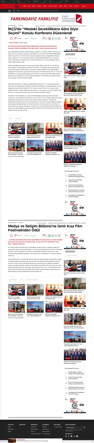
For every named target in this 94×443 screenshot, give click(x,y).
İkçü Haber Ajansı (12, 25)
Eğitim (34, 6)
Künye (70, 6)
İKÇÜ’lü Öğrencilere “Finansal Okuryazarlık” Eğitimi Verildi (34, 10)
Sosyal (45, 6)
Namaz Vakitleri (45, 431)
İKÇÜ (11, 118)
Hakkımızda (10, 429)
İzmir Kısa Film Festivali (32, 279)
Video (60, 6)
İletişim (76, 6)
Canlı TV (33, 431)
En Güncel (20, 25)
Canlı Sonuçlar (34, 429)
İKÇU (29, 6)
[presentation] (12, 11)
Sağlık (39, 6)
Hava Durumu (45, 429)
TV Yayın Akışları (46, 433)
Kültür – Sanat (53, 6)
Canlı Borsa (33, 427)
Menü (24, 6)
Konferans (18, 118)
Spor (65, 6)
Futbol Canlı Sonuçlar (36, 433)
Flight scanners (13, 279)
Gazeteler (44, 427)
